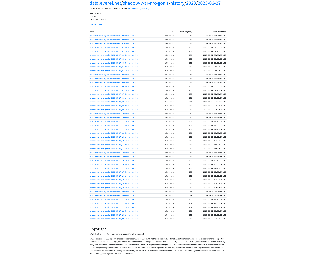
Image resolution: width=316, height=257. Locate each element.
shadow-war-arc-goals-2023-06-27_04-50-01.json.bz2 (114, 71)
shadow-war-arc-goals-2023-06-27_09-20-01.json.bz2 (114, 106)
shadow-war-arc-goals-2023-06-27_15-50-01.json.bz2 (114, 156)
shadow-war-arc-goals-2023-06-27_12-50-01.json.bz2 (114, 133)
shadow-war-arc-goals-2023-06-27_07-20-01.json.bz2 (114, 90)
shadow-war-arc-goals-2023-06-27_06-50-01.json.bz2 (114, 86)
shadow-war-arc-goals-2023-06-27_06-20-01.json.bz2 (114, 82)
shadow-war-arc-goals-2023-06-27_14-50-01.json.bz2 (114, 149)
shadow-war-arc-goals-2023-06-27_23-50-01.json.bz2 (114, 219)
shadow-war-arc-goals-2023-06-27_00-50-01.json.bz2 (114, 39)
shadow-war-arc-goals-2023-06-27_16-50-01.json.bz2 (114, 164)
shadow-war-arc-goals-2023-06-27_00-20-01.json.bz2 (114, 35)
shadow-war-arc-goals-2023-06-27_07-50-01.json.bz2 (114, 94)
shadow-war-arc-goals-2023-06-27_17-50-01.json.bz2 (114, 172)
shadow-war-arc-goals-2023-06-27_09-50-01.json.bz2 (114, 110)
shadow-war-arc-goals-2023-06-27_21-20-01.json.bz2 (114, 199)
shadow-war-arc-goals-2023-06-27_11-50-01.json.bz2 (114, 125)
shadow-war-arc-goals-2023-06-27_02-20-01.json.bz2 (114, 51)
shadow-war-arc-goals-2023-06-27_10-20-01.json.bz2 (114, 113)
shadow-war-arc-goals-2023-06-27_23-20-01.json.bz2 (114, 215)
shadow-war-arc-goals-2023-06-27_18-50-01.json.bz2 (114, 180)
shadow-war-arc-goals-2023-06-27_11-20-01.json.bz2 (114, 121)
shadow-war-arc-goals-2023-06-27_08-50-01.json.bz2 (114, 102)
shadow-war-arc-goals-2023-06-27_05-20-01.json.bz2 (114, 74)
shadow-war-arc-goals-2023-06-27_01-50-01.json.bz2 (114, 47)
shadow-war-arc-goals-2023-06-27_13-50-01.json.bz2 (114, 141)
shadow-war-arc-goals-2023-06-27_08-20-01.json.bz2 (114, 98)
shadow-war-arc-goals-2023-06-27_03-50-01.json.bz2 (114, 63)
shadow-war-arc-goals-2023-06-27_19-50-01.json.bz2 (114, 188)
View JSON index (96, 24)
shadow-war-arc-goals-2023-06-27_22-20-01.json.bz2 (114, 207)
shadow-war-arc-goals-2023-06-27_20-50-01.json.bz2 (114, 195)
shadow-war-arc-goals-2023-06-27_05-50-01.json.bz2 (114, 78)
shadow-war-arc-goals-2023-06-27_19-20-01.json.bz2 (114, 184)
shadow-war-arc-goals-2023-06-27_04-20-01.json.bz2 (114, 67)
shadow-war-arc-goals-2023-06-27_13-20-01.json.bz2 (114, 137)
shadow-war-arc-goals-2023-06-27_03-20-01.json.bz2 (114, 59)
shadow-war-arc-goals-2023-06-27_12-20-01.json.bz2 (114, 129)
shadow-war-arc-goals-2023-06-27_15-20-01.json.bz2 (114, 152)
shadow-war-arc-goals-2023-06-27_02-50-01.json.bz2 (114, 55)
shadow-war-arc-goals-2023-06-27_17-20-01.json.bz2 (114, 168)
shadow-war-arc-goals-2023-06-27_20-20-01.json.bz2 (114, 191)
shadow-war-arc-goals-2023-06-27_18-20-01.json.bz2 (114, 176)
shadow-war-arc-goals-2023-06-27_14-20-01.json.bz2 (114, 145)
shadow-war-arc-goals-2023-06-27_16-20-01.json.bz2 (114, 160)
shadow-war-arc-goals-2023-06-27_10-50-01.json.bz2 (114, 117)
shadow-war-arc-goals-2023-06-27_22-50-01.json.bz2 (114, 211)
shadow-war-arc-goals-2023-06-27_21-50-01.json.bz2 (114, 203)
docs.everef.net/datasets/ (138, 8)
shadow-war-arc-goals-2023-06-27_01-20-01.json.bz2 (114, 43)
